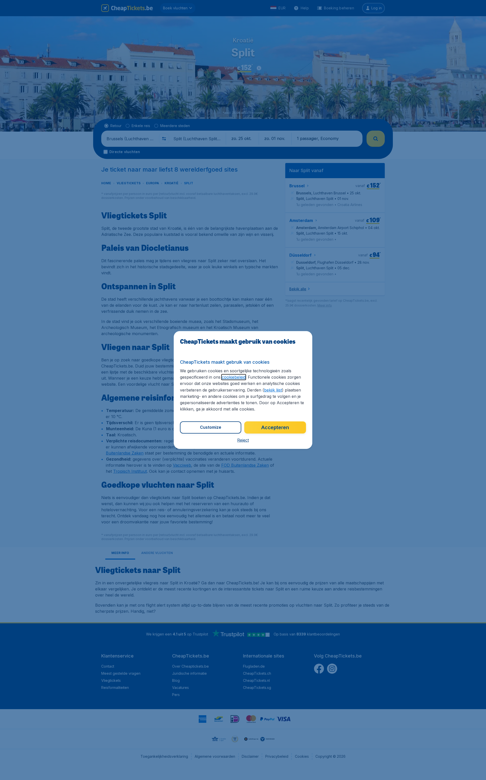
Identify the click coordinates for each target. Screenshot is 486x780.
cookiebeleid (234, 377)
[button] (243, 440)
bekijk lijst (273, 390)
